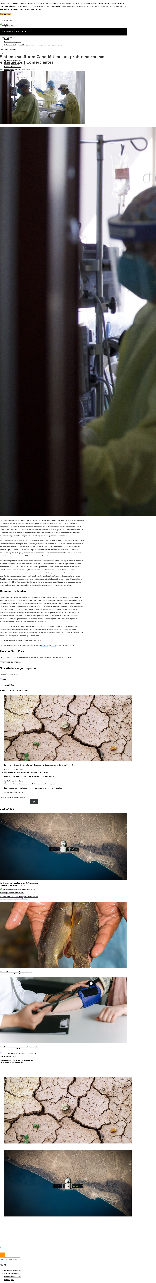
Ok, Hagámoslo (5, 14)
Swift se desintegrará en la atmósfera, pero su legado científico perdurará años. (19, 884)
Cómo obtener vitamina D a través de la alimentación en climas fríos (16, 973)
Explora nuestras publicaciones (12, 797)
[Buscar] (34, 801)
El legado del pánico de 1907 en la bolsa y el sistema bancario (30, 776)
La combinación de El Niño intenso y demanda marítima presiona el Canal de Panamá (38, 765)
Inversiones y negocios (8, 49)
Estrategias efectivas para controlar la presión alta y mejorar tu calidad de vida (19, 1048)
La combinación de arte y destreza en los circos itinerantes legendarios (16, 1061)
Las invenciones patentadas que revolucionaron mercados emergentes (33, 788)
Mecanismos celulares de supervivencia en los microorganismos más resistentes (19, 898)
